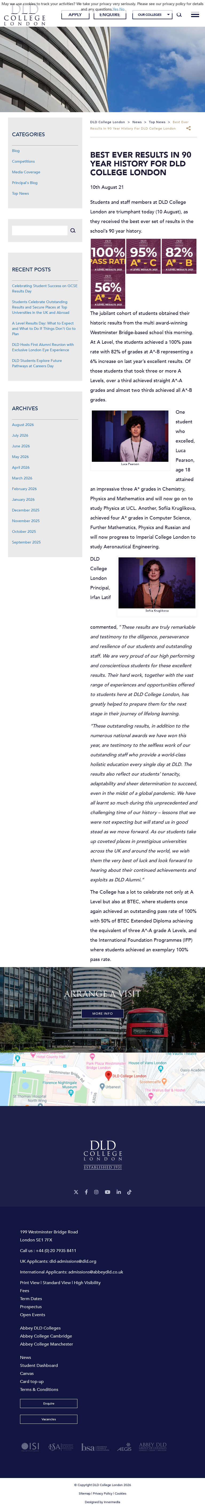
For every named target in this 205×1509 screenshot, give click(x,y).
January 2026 (23, 499)
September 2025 (26, 542)
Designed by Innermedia (102, 1502)
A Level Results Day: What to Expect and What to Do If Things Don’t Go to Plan (44, 329)
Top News (20, 193)
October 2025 (24, 531)
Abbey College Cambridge (46, 1336)
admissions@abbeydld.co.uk (95, 1272)
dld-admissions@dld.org (72, 1261)
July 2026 (20, 435)
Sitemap (84, 1493)
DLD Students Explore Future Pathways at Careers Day (37, 363)
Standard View (57, 1283)
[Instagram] (96, 1192)
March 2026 (22, 478)
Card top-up (32, 1382)
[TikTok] (129, 1192)
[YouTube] (107, 1192)
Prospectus (31, 1307)
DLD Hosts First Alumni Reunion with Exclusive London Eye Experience (43, 347)
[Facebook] (86, 1192)
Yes (115, 9)
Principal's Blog (25, 182)
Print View (30, 1283)
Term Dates (31, 1299)
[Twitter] (76, 1192)
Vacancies (49, 1419)
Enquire (110, 15)
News (25, 1358)
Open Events (32, 1315)
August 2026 (23, 424)
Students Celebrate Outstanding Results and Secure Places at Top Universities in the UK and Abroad (40, 307)
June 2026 (21, 446)
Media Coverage (26, 172)
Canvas (27, 1374)
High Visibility (87, 1283)
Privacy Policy (102, 1493)
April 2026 (21, 467)
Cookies (120, 1493)
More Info (102, 1013)
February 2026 (24, 488)
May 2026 (20, 456)
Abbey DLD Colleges (40, 1328)
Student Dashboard (39, 1366)
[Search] (179, 15)
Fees (24, 1291)
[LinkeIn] (119, 1192)
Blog (16, 150)
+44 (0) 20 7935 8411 (56, 1251)
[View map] (102, 1079)
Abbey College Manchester (46, 1344)
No (121, 9)
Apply (75, 15)
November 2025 (26, 520)
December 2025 (26, 510)
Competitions (23, 161)
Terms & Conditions (39, 1390)
